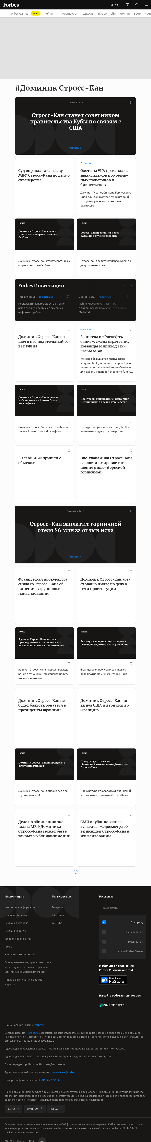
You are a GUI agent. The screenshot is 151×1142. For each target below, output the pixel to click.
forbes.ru (40, 1025)
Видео (102, 13)
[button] (146, 5)
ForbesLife (85, 163)
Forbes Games (23, 13)
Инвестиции (46, 296)
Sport (137, 13)
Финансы (85, 329)
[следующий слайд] (131, 285)
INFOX (54, 1109)
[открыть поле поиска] (137, 5)
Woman (125, 13)
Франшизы (69, 13)
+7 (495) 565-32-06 (49, 1080)
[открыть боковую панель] (127, 5)
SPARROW (32, 1109)
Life (113, 13)
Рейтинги (51, 13)
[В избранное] (131, 102)
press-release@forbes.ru (64, 1072)
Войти (114, 4)
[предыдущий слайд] (125, 285)
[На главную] (11, 5)
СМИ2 (11, 1109)
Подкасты (87, 13)
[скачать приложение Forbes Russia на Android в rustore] (113, 980)
